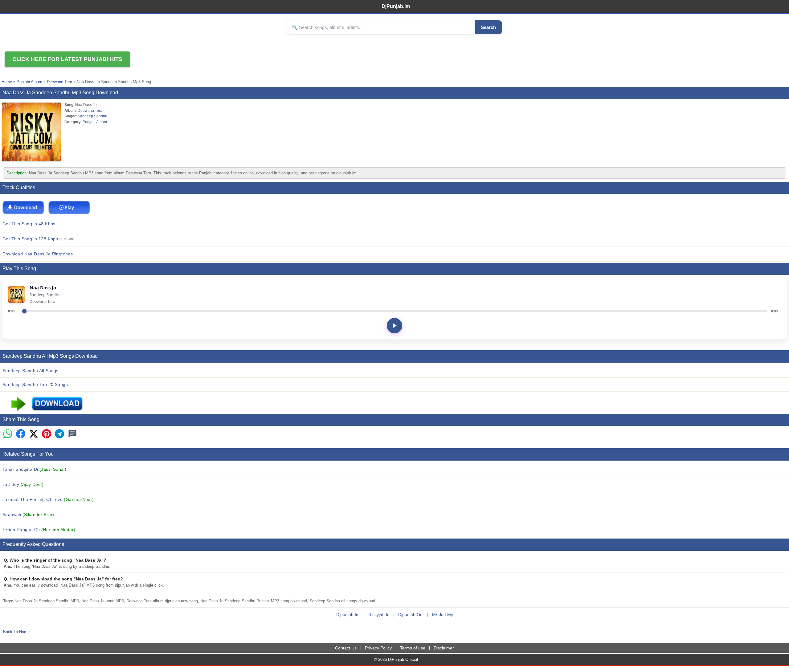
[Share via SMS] (72, 434)
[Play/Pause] (394, 325)
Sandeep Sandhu (92, 116)
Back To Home (16, 631)
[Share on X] (33, 434)
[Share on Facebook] (20, 434)
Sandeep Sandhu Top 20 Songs (35, 384)
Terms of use (412, 647)
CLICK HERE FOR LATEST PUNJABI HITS (67, 59)
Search (488, 27)
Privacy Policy (378, 647)
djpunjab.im (348, 614)
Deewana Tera (59, 81)
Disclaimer (444, 647)
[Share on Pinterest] (46, 434)
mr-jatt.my (442, 614)
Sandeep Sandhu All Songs (30, 370)
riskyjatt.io (379, 614)
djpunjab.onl (410, 614)
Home (7, 81)
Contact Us (346, 647)
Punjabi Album (29, 81)
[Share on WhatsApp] (7, 434)
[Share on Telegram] (59, 434)
